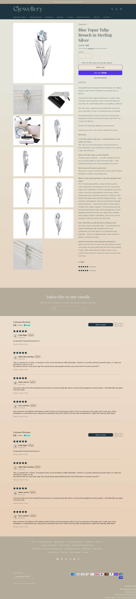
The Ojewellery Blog (45, 542)
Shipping (90, 48)
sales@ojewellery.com (128, 589)
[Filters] (116, 324)
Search (34, 542)
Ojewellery (21, 583)
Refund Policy (86, 549)
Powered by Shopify (30, 583)
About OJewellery (59, 542)
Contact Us (99, 542)
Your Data (64, 552)
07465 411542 (130, 592)
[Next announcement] (122, 2)
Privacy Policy (97, 549)
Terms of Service (53, 552)
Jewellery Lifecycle (64, 545)
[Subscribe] (83, 308)
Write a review (101, 325)
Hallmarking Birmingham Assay (83, 545)
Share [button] (82, 262)
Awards (85, 552)
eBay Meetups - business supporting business (47, 549)
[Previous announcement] (14, 2)
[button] (20, 17)
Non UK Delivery (75, 552)
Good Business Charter (72, 549)
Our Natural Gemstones (75, 542)
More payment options (100, 77)
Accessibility (89, 542)
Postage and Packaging (48, 545)
